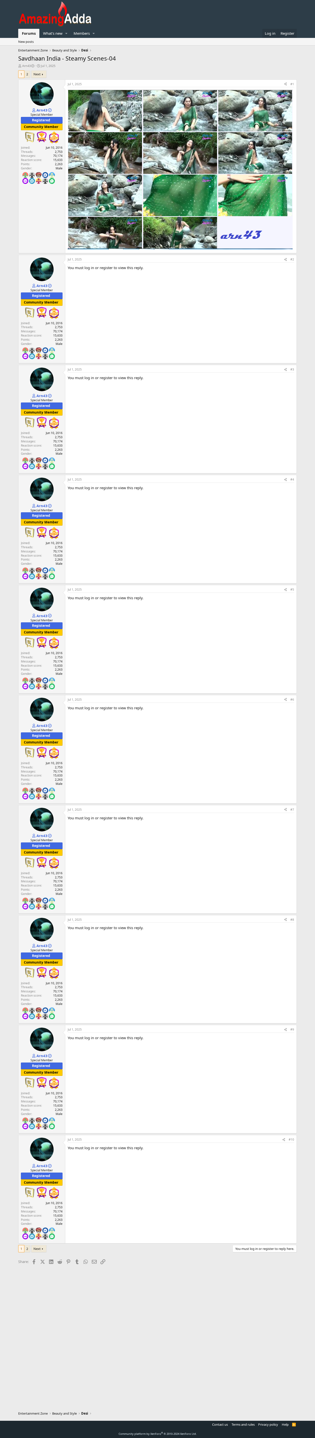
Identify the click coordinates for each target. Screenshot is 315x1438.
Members (82, 33)
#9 (292, 1029)
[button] (66, 33)
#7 (292, 810)
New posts (26, 41)
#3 (292, 369)
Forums (29, 33)
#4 (292, 479)
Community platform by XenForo (158, 1434)
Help (285, 1424)
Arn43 (26, 66)
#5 (292, 589)
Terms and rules (243, 1424)
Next (37, 74)
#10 (291, 1139)
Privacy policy (268, 1424)
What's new (53, 33)
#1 (292, 84)
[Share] (285, 84)
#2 (292, 259)
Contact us (220, 1424)
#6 (292, 699)
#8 (292, 920)
